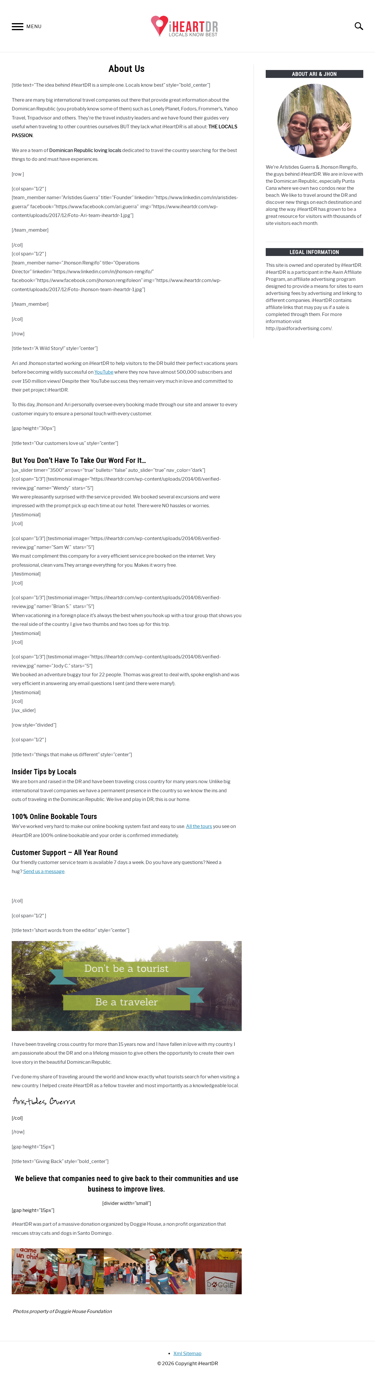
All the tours (199, 826)
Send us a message (43, 871)
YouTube (103, 372)
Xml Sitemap (187, 1353)
